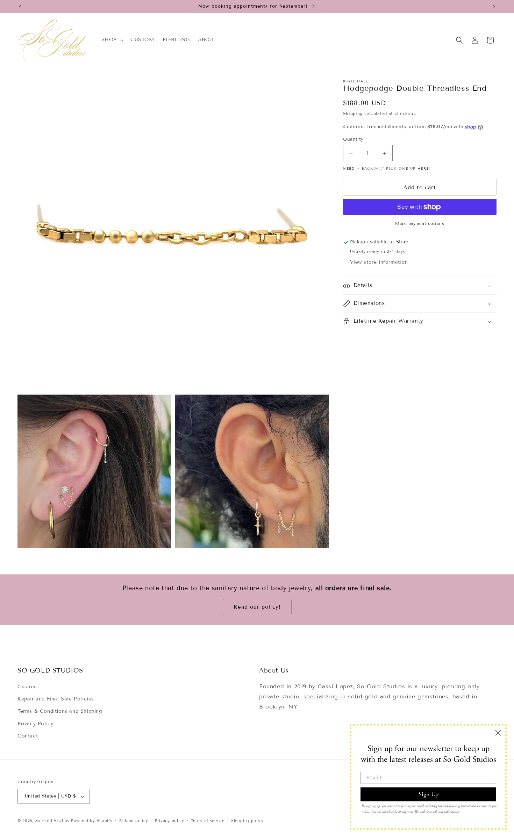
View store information (379, 262)
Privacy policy (169, 820)
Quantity (353, 139)
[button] (111, 39)
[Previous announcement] (20, 6)
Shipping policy (247, 820)
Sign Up (428, 794)
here (423, 169)
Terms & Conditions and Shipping (59, 711)
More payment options (419, 223)
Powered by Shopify (92, 820)
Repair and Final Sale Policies (55, 699)
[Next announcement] (494, 6)
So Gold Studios (52, 820)
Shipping (353, 113)
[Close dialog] (498, 733)
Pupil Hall (356, 81)
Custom (27, 687)
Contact (27, 736)
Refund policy (133, 820)
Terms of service (207, 820)
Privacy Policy (35, 724)
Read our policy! (257, 607)
